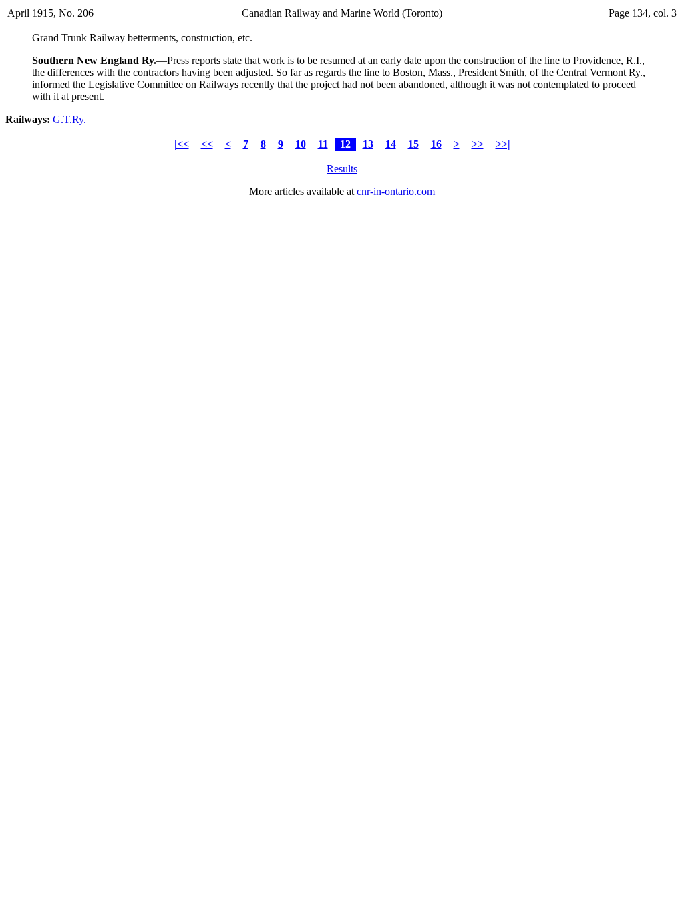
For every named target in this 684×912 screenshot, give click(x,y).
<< (207, 144)
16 (436, 144)
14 (390, 144)
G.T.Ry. (69, 119)
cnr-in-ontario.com (396, 191)
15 (413, 144)
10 (300, 144)
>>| (503, 144)
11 (323, 144)
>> (478, 144)
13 (368, 144)
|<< (181, 144)
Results (342, 168)
